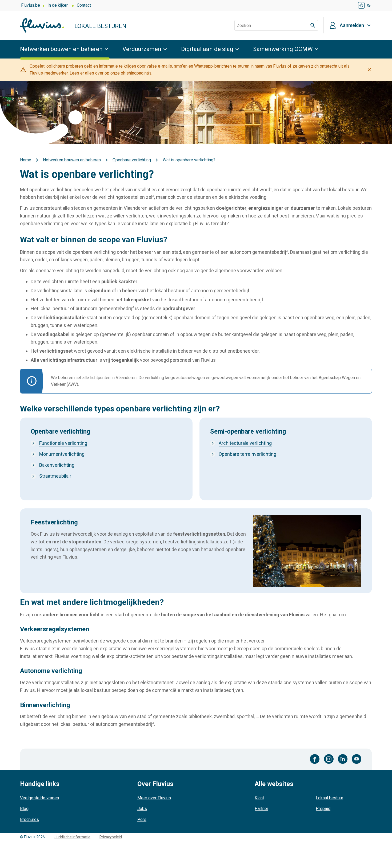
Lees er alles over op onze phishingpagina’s (110, 73)
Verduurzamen (141, 49)
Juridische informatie (72, 837)
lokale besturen (100, 26)
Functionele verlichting (63, 443)
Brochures (29, 819)
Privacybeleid (110, 837)
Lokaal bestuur (329, 797)
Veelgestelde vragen (39, 797)
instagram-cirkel (329, 759)
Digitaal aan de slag (207, 49)
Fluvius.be (30, 5)
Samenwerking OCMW (283, 49)
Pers (141, 819)
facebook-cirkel (315, 759)
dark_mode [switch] (369, 5)
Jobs (142, 808)
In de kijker (57, 5)
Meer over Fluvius (154, 797)
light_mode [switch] (361, 5)
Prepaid (323, 808)
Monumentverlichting (62, 454)
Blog (24, 808)
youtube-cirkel (356, 759)
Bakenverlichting (56, 465)
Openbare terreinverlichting (247, 454)
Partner (261, 808)
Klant (259, 797)
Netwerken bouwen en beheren (61, 49)
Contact (84, 5)
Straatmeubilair (55, 476)
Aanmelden (352, 25)
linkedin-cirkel (342, 759)
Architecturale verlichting (245, 443)
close (369, 69)
